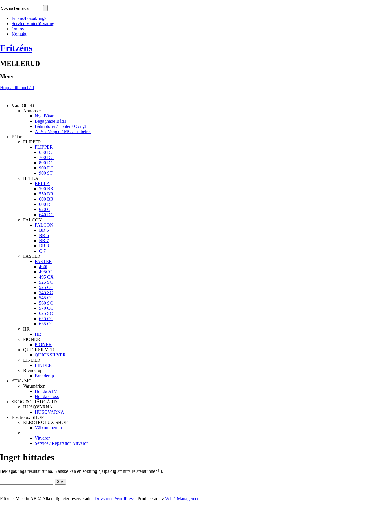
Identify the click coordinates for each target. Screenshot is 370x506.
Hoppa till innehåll (17, 87)
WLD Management (183, 498)
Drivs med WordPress (114, 498)
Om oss (18, 28)
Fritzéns (16, 48)
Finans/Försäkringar (30, 18)
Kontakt (19, 33)
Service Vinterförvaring (33, 23)
